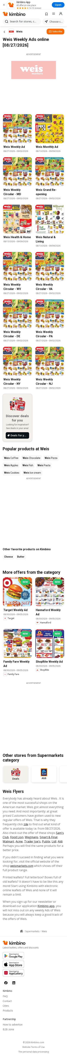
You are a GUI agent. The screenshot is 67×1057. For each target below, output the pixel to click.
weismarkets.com (21, 866)
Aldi (60, 841)
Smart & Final (48, 837)
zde (26, 824)
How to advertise (13, 1024)
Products (8, 1010)
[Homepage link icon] (21, 931)
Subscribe (57, 31)
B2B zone (8, 1029)
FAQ (5, 996)
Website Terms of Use (33, 1047)
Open (58, 4)
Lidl (54, 841)
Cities (6, 1005)
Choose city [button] (56, 21)
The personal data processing (33, 1051)
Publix (46, 841)
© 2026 (33, 1042)
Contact (7, 1001)
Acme (19, 841)
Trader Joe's (32, 841)
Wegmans (31, 837)
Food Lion (16, 837)
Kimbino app (46, 906)
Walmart (8, 841)
